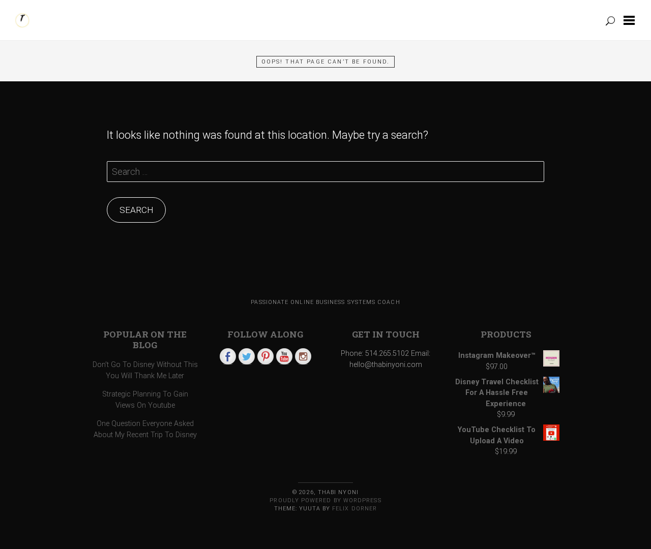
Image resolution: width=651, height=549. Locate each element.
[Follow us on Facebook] (228, 356)
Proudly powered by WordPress (325, 500)
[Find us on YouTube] (284, 356)
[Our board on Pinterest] (265, 356)
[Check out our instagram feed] (303, 356)
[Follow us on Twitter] (247, 356)
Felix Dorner (354, 508)
